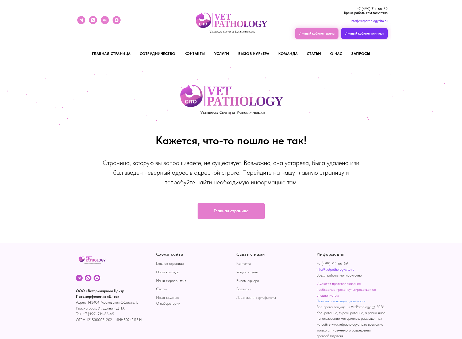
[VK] (97, 278)
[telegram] (81, 20)
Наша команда (167, 272)
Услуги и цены (247, 272)
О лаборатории (168, 303)
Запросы (360, 53)
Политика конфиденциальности (341, 301)
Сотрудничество (157, 53)
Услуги (221, 53)
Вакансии (243, 289)
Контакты (194, 53)
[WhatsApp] (88, 278)
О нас (336, 53)
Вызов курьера (254, 53)
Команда (288, 53)
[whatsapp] (93, 20)
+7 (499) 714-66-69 (372, 9)
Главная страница (111, 53)
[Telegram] (79, 278)
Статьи (314, 53)
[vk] (105, 20)
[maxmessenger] (117, 20)
